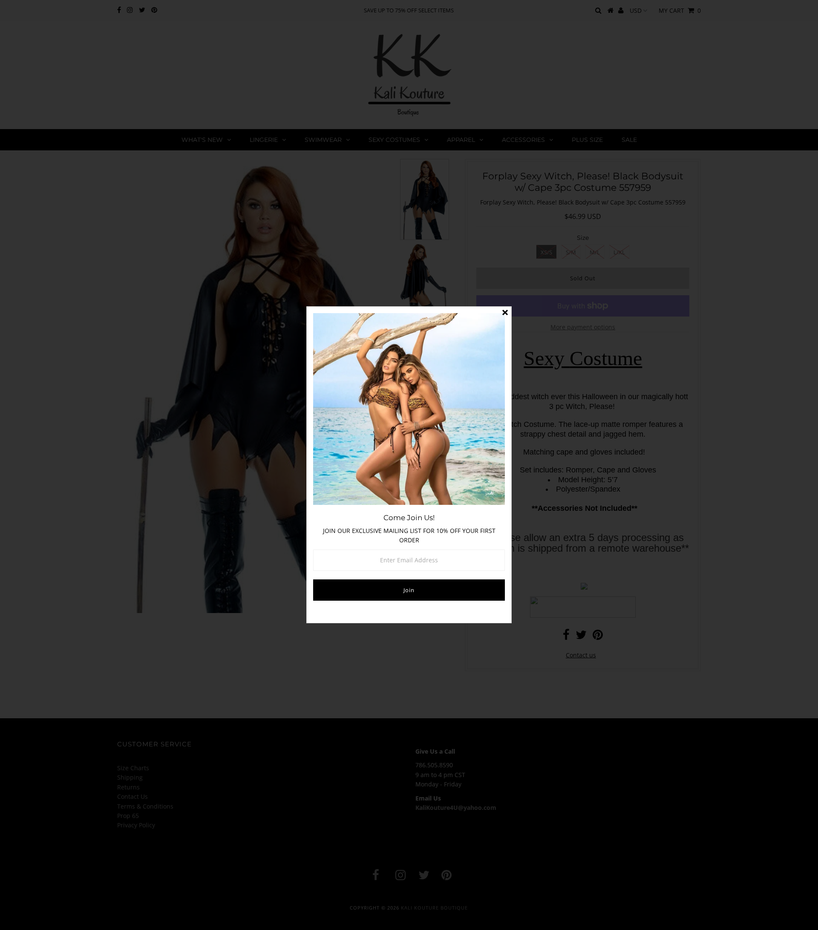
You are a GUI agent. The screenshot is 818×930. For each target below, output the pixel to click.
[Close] (504, 313)
